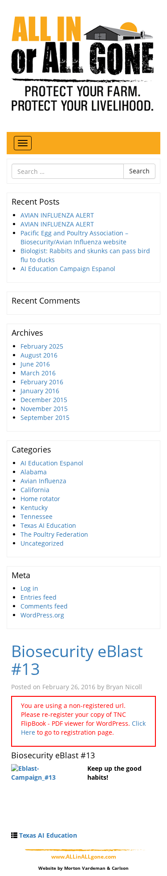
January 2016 (39, 391)
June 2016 (35, 364)
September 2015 (44, 417)
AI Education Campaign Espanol (67, 268)
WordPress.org (42, 615)
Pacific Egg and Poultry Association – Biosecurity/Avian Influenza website (74, 237)
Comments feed (44, 606)
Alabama (33, 472)
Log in (29, 588)
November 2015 (44, 408)
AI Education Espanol (51, 463)
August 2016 (38, 355)
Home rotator (40, 498)
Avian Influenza (43, 481)
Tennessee (36, 516)
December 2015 (43, 399)
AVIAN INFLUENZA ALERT (57, 215)
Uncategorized (42, 543)
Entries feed (38, 597)
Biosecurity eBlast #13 (77, 660)
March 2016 (38, 373)
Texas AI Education (48, 525)
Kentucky (34, 507)
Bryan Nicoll (124, 687)
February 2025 (41, 346)
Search (139, 171)
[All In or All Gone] (83, 62)
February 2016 (41, 382)
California (34, 489)
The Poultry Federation (54, 534)
